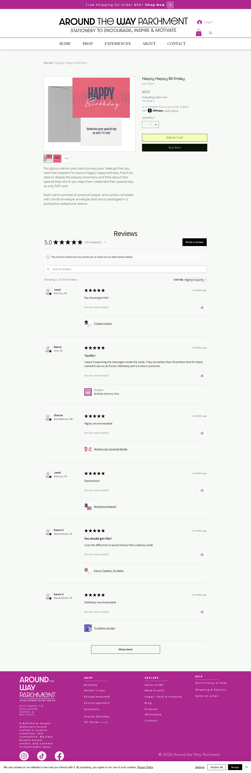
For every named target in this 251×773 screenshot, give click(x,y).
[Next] (170, 4)
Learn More (171, 110)
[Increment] (156, 124)
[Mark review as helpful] (202, 307)
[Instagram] (24, 756)
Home (48, 63)
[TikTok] (41, 756)
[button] (199, 32)
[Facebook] (59, 756)
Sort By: (179, 279)
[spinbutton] (150, 124)
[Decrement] (145, 124)
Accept (235, 767)
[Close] (246, 767)
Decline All (217, 767)
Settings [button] (200, 767)
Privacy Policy (145, 767)
